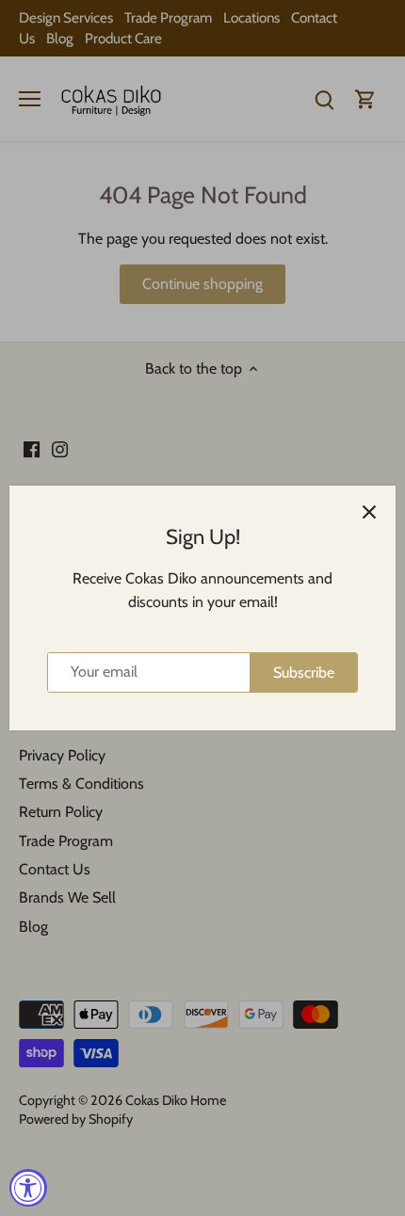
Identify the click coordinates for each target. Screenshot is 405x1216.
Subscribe (303, 672)
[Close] (369, 512)
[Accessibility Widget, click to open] (28, 1188)
